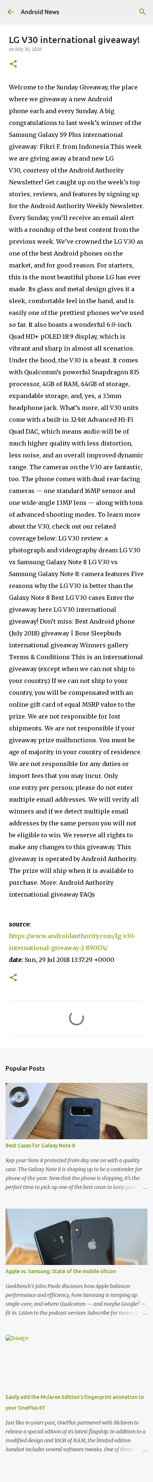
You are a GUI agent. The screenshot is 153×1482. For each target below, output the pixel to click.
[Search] (142, 12)
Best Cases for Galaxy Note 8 (40, 1146)
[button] (13, 64)
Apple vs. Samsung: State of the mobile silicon (61, 1271)
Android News (40, 12)
